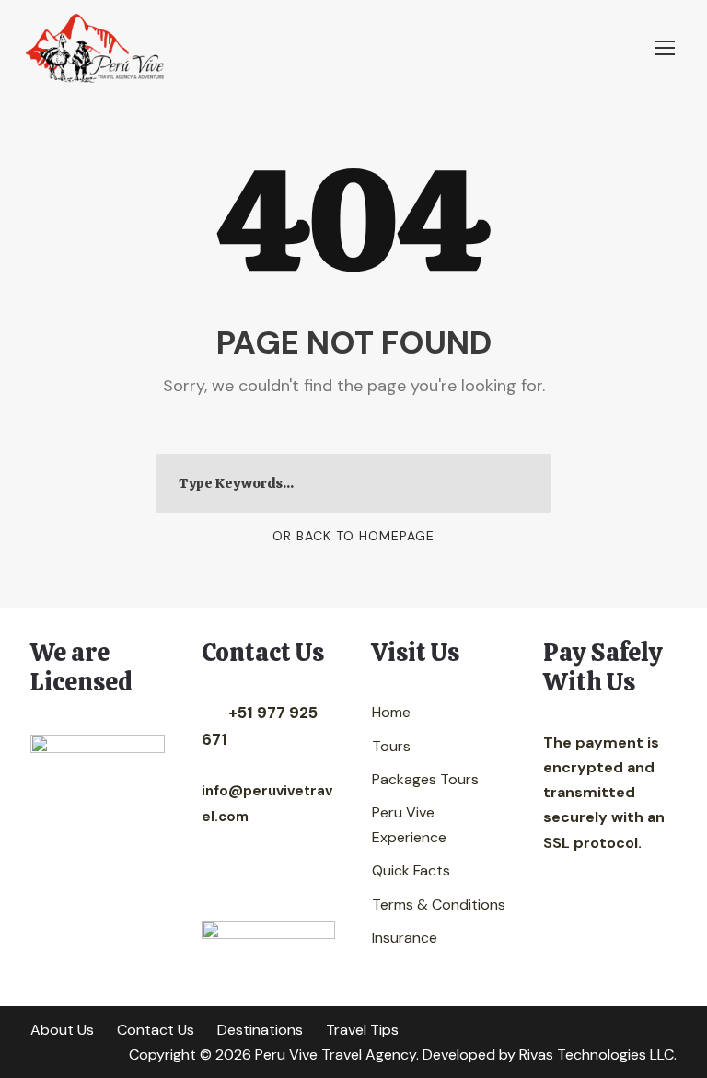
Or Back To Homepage (353, 535)
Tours (391, 746)
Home (391, 712)
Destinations (260, 1029)
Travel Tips (362, 1029)
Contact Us (155, 1029)
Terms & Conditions (438, 904)
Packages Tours (425, 779)
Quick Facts (411, 870)
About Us (62, 1029)
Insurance (404, 937)
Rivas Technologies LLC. (598, 1054)
